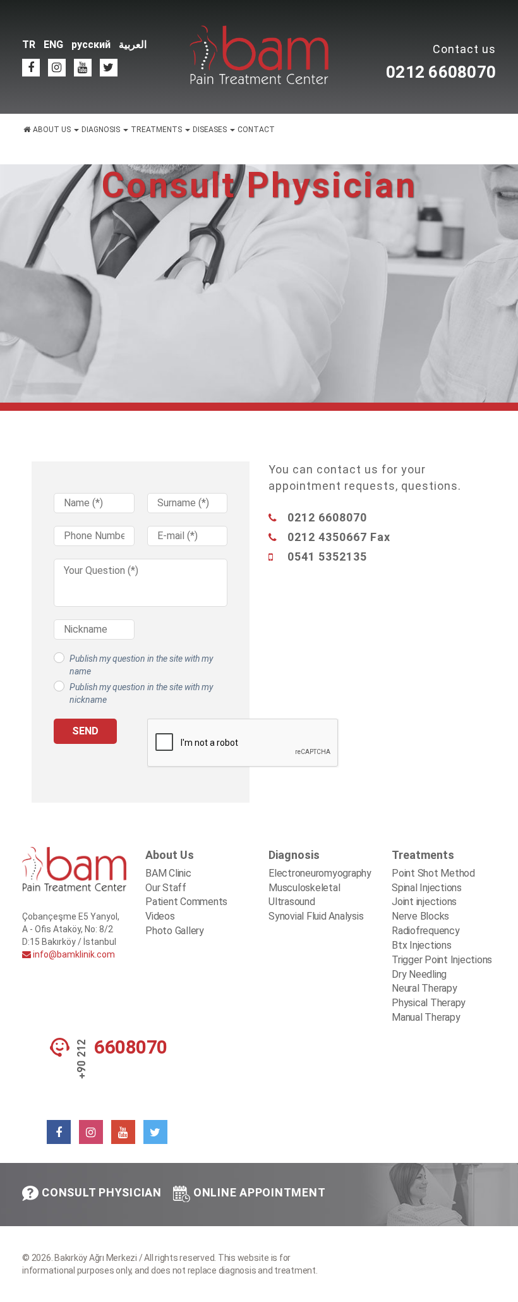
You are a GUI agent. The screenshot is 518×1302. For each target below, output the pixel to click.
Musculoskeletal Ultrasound (304, 895)
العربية (133, 45)
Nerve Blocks (420, 916)
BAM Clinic (168, 873)
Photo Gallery (174, 931)
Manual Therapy (426, 1017)
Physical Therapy (429, 1003)
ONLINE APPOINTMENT (259, 1192)
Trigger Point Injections (442, 960)
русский (91, 45)
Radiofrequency (426, 931)
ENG (53, 45)
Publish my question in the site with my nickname (141, 693)
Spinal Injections (427, 888)
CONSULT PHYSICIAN (102, 1192)
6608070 (130, 1047)
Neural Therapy (424, 988)
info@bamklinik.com (73, 954)
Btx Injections (422, 945)
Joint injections (424, 902)
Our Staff (165, 888)
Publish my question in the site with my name (141, 665)
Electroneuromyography (319, 873)
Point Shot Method (433, 873)
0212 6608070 (441, 72)
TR (28, 45)
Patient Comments (186, 902)
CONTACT (256, 129)
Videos (160, 916)
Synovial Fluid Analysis (315, 916)
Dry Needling (419, 974)
